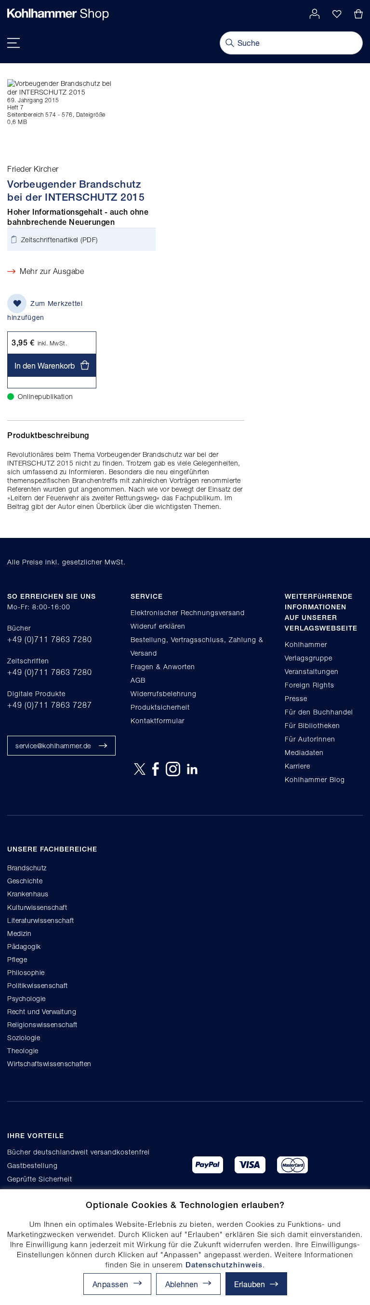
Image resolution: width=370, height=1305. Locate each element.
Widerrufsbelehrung (164, 693)
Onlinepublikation (45, 396)
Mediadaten (304, 752)
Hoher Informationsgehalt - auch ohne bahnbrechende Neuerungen (77, 217)
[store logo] (58, 14)
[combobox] (291, 43)
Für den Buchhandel (319, 712)
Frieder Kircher (33, 169)
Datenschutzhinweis (224, 1265)
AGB (138, 680)
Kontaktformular (158, 720)
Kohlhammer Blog (315, 779)
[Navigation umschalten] (13, 43)
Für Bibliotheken (312, 725)
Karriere (297, 766)
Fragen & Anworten (163, 666)
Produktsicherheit (160, 707)
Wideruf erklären (158, 626)
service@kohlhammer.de (53, 746)
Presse (296, 698)
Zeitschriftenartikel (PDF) (59, 239)
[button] (188, 1284)
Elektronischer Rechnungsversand (188, 612)
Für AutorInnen (310, 739)
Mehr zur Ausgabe (52, 271)
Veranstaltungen (312, 671)
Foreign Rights (309, 685)
